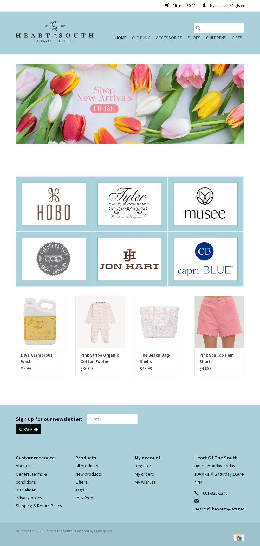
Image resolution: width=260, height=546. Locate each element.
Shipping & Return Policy (39, 506)
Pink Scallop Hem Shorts (216, 358)
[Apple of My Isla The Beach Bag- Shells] (160, 322)
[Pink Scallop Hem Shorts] (219, 322)
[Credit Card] (237, 537)
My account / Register (226, 5)
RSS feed (84, 498)
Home (121, 38)
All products (86, 466)
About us (24, 466)
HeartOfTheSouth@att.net (219, 509)
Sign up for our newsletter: (49, 419)
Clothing (141, 38)
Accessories (169, 38)
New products (88, 474)
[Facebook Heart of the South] (228, 419)
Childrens (216, 38)
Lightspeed (103, 531)
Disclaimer (26, 490)
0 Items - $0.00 (184, 5)
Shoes (194, 38)
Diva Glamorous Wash (37, 358)
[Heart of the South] (55, 32)
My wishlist (145, 482)
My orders (144, 474)
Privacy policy (29, 498)
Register (143, 466)
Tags (79, 490)
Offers (81, 482)
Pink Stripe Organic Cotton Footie (100, 358)
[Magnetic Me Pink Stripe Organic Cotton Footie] (100, 322)
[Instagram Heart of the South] (239, 419)
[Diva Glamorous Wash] (41, 322)
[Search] (198, 28)
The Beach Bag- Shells (155, 358)
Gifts (237, 38)
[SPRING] (130, 104)
